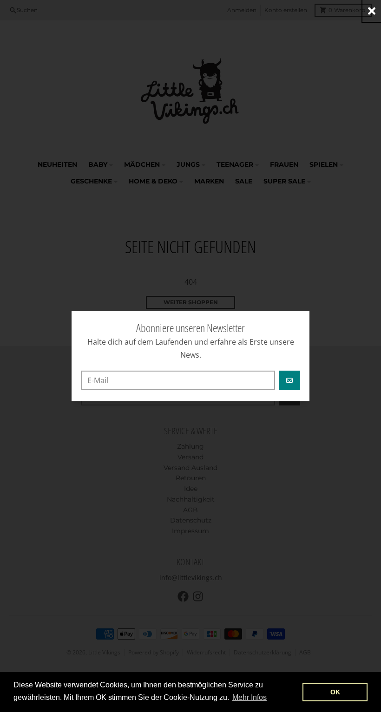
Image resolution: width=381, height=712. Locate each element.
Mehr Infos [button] (249, 697)
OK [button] (335, 692)
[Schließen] (371, 11)
